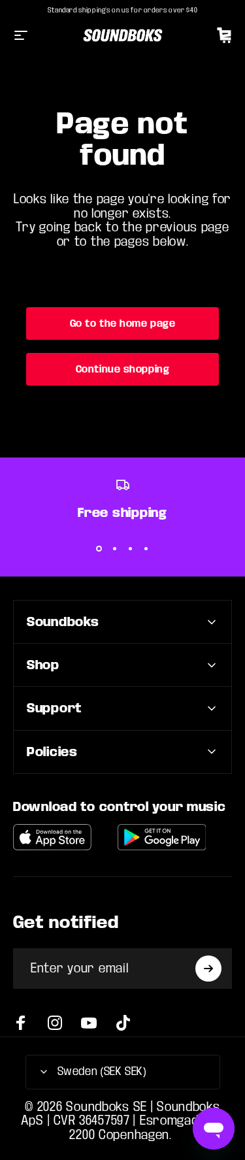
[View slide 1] (99, 549)
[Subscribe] (208, 968)
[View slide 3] (131, 549)
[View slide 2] (115, 549)
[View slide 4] (146, 549)
